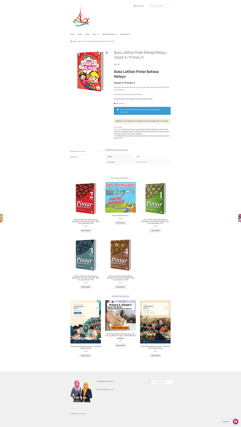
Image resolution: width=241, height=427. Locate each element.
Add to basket (86, 230)
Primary (155, 131)
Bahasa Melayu (121, 136)
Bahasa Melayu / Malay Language (130, 129)
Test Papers (131, 133)
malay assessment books (141, 136)
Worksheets (138, 133)
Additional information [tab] (77, 151)
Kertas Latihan (163, 129)
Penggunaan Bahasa (127, 131)
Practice (150, 131)
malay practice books (155, 136)
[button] (106, 52)
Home (72, 34)
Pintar (120, 138)
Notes (115, 131)
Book (128, 136)
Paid (119, 131)
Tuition (87, 34)
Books (80, 34)
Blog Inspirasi (124, 34)
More (94, 34)
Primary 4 (161, 131)
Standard (124, 133)
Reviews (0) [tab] (74, 157)
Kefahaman (155, 129)
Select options (85, 355)
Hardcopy (80, 41)
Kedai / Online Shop (108, 34)
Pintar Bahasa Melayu (140, 131)
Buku (131, 136)
